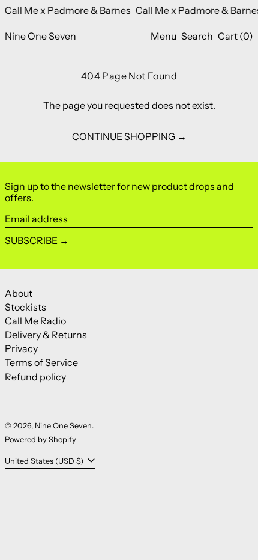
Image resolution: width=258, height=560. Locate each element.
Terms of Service (41, 362)
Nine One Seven (40, 36)
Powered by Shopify (40, 439)
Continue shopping (123, 136)
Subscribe (31, 240)
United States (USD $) (45, 461)
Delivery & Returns (46, 335)
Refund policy (35, 377)
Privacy (21, 348)
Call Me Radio (35, 321)
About (18, 293)
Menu (163, 36)
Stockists (25, 307)
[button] (197, 36)
